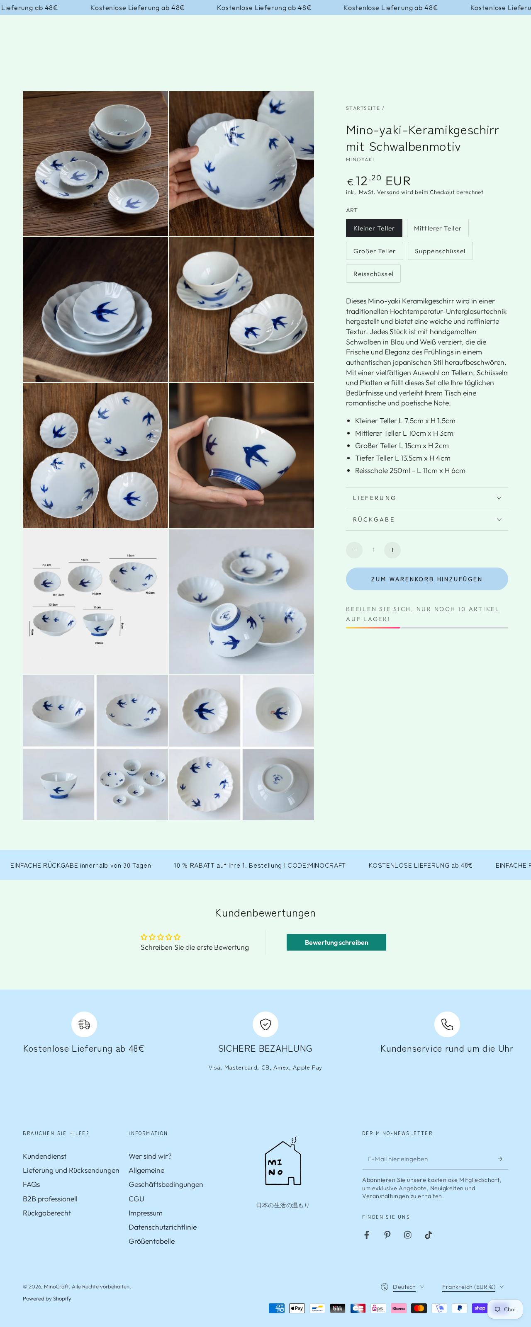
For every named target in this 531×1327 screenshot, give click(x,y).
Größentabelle (152, 1241)
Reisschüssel (373, 276)
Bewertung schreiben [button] (336, 942)
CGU (136, 1198)
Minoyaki (360, 159)
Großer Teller (374, 253)
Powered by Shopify (47, 1298)
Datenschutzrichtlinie (163, 1227)
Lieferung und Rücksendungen (71, 1170)
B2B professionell (50, 1198)
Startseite (363, 108)
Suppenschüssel (440, 253)
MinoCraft (56, 1286)
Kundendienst (44, 1156)
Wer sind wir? (150, 1156)
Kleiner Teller (374, 230)
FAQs (31, 1184)
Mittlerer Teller (438, 230)
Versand (388, 192)
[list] (265, 1046)
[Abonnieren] (503, 1159)
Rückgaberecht (47, 1213)
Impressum (146, 1213)
